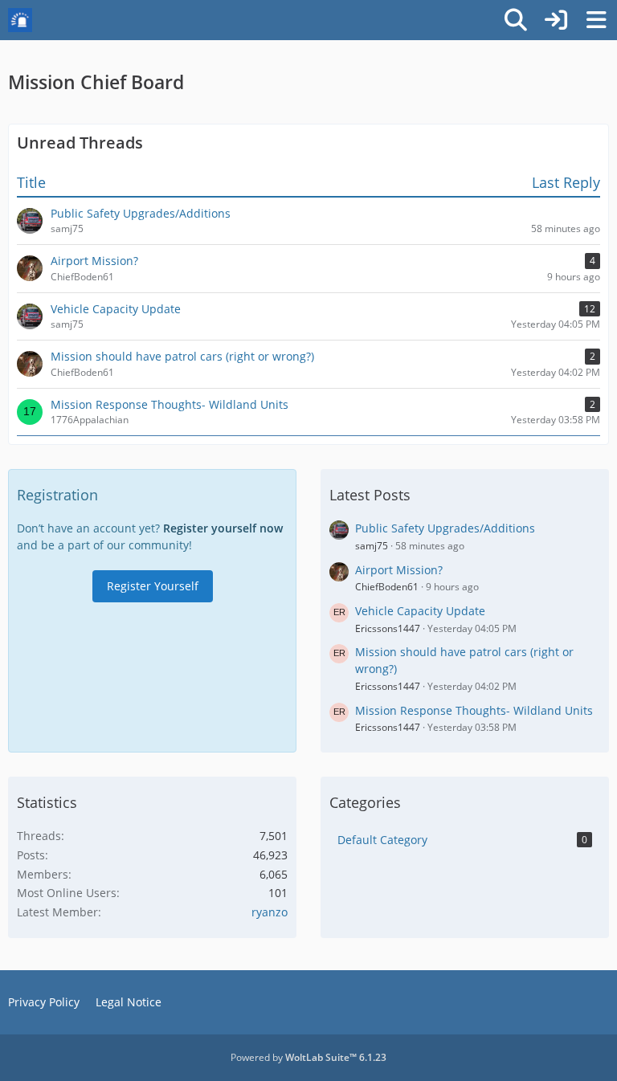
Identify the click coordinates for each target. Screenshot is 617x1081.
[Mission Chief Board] (20, 20)
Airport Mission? (399, 569)
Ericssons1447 (387, 628)
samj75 (371, 546)
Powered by (308, 1057)
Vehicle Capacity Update (420, 610)
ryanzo (269, 912)
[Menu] (596, 20)
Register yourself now (223, 528)
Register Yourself (152, 586)
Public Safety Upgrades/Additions (445, 528)
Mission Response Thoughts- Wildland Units (474, 710)
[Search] (516, 20)
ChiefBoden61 (387, 587)
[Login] (556, 20)
